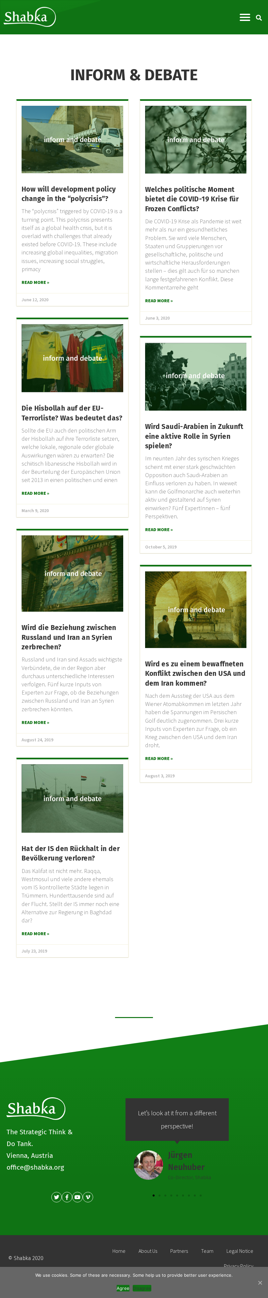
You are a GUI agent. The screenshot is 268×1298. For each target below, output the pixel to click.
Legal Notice (239, 1251)
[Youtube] (77, 1197)
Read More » (35, 282)
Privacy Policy (238, 1266)
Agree (123, 1288)
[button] (245, 17)
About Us (148, 1251)
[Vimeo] (88, 1197)
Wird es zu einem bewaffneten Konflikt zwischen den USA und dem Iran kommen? (195, 674)
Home (119, 1251)
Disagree (142, 1288)
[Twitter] (56, 1197)
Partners (179, 1251)
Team (207, 1251)
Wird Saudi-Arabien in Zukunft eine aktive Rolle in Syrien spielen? (194, 436)
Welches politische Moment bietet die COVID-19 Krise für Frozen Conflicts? (192, 199)
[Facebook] (67, 1197)
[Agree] (260, 1282)
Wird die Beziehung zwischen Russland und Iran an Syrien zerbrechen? (69, 637)
